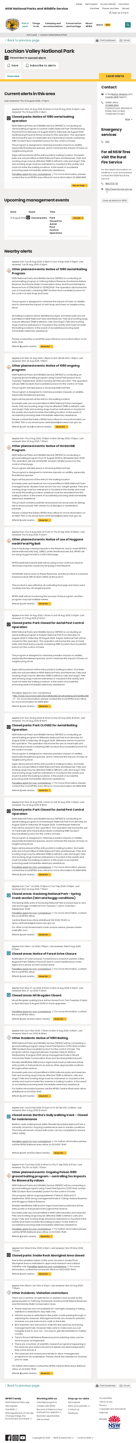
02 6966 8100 (112, 105)
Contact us (73, 1409)
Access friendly (108, 4)
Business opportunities (48, 1415)
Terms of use (105, 1401)
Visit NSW (10, 1409)
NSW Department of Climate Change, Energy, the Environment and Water (19, 1416)
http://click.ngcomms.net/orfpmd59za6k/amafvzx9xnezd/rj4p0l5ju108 (51, 695)
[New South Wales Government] (114, 1422)
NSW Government (62, 1437)
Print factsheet (107, 40)
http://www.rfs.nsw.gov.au (118, 189)
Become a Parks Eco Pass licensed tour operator (49, 1411)
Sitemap (103, 1412)
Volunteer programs (47, 1402)
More (127, 119)
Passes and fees (110, 8)
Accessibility (105, 1398)
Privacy (103, 1405)
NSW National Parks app (17, 1402)
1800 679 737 (111, 183)
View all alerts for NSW (115, 200)
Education (124, 4)
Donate (103, 1419)
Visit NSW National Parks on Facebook (8, 1438)
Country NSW (112, 97)
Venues (125, 8)
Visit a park (32, 35)
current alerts (37, 57)
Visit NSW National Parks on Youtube (23, 1438)
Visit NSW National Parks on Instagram (15, 1438)
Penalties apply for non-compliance (31, 174)
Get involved (43, 1419)
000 (107, 141)
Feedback (73, 1413)
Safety (79, 4)
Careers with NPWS (46, 1405)
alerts (115, 76)
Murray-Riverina (119, 94)
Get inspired (91, 4)
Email (127, 40)
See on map (78, 185)
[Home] (12, 25)
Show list (45, 346)
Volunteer (94, 8)
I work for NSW (84, 1437)
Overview (13, 76)
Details (77, 218)
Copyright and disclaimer (112, 1408)
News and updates (77, 1405)
